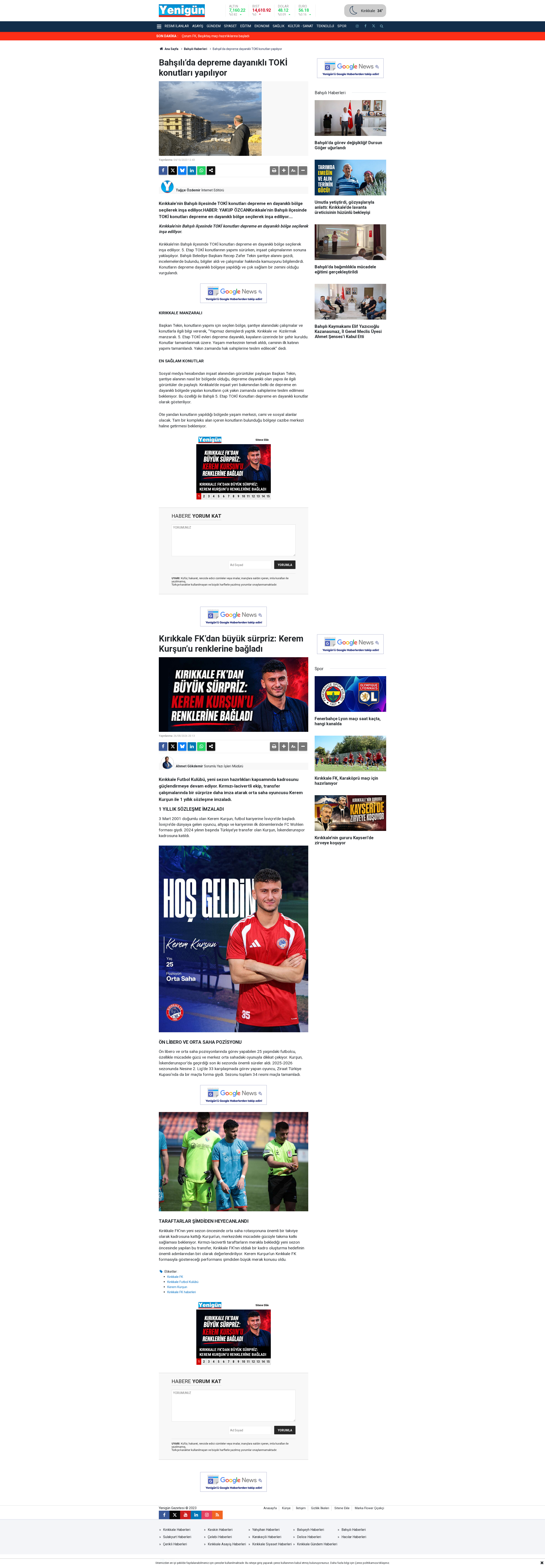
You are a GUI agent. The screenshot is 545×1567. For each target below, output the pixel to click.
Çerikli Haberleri (175, 1544)
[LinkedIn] (192, 170)
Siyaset (230, 26)
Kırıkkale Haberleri (176, 1530)
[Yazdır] (274, 170)
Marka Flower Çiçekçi (369, 1508)
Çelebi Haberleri (220, 1537)
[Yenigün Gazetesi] (182, 10)
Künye (286, 1508)
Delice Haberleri (309, 1537)
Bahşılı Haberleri (195, 49)
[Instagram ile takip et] (206, 1515)
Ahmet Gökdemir (189, 766)
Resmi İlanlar (177, 26)
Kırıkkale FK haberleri (181, 1292)
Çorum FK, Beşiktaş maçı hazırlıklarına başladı (215, 36)
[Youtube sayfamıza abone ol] (185, 1515)
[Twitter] (172, 170)
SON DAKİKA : (167, 36)
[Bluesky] (182, 170)
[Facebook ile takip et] (365, 26)
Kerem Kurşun (177, 1287)
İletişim (301, 1508)
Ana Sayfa (171, 49)
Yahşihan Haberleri (266, 1530)
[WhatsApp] (201, 170)
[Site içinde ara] (382, 26)
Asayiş (197, 26)
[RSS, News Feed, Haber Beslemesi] (217, 1515)
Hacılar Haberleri (353, 1537)
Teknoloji (325, 26)
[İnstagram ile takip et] (357, 26)
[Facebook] (163, 170)
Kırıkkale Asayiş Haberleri (227, 1544)
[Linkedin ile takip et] (196, 1515)
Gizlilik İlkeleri (320, 1508)
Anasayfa (270, 1508)
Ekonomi (261, 26)
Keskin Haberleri (220, 1530)
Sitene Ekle (342, 1508)
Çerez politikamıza (366, 1562)
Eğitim (245, 26)
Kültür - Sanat (300, 26)
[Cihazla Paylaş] (211, 170)
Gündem (214, 26)
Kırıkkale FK (175, 1277)
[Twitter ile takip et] (373, 26)
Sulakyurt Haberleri (177, 1537)
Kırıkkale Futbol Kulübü (182, 1282)
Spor (341, 26)
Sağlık (278, 26)
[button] (284, 170)
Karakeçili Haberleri (266, 1537)
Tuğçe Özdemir (188, 190)
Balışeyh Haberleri (310, 1530)
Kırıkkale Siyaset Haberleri (272, 1544)
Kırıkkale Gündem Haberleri (317, 1544)
